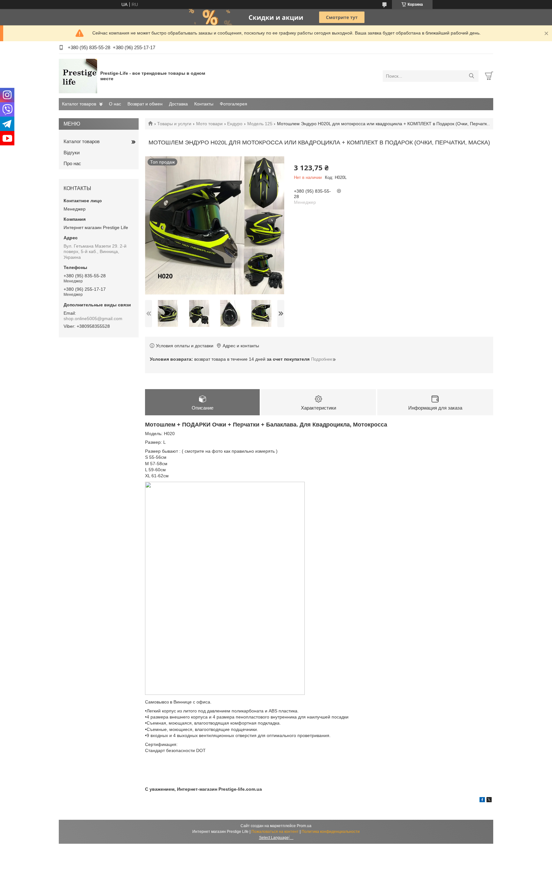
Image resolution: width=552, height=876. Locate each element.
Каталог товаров (79, 103)
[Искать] (471, 76)
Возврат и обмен (145, 103)
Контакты (203, 103)
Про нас (72, 163)
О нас (115, 103)
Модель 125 (259, 123)
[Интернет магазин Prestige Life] (78, 75)
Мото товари (209, 123)
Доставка (178, 103)
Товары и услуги (174, 123)
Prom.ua (304, 826)
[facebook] (482, 800)
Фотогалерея (233, 103)
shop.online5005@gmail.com (93, 318)
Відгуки (72, 152)
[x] (489, 800)
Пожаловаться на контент (275, 831)
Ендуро (234, 123)
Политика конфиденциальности (331, 831)
